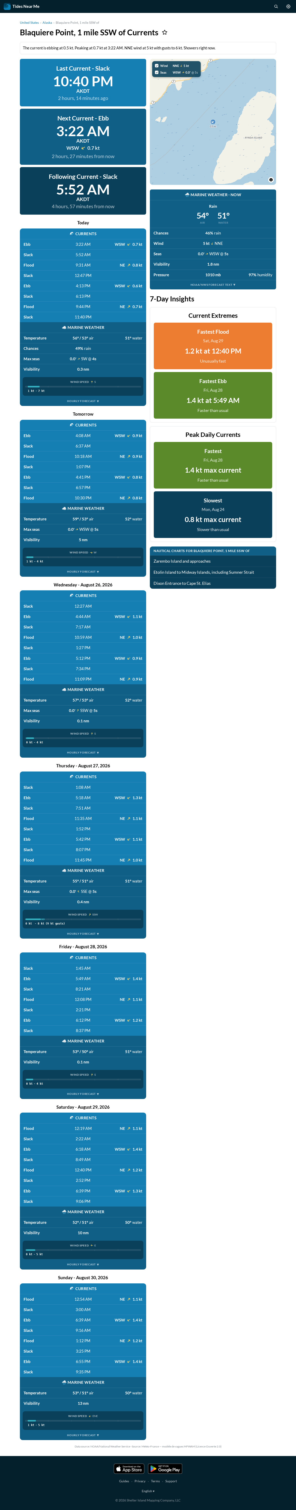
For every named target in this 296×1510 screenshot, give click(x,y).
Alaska (47, 22)
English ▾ (148, 1491)
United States (29, 22)
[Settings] (288, 6)
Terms (155, 1481)
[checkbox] (176, 66)
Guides (124, 1481)
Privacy (140, 1481)
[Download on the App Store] (129, 1469)
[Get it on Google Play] (165, 1469)
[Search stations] (276, 6)
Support (171, 1481)
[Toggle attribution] (271, 180)
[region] (213, 122)
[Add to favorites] (165, 32)
